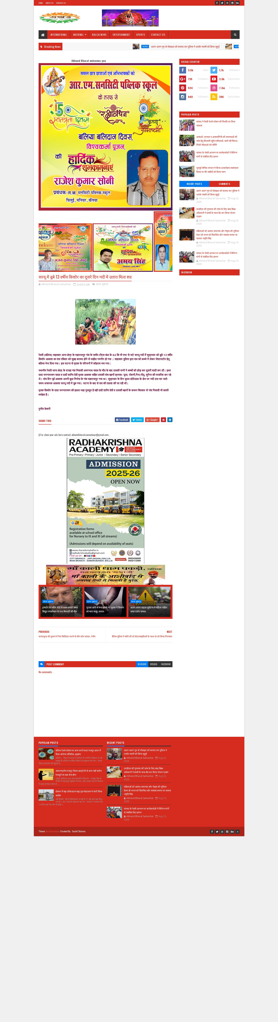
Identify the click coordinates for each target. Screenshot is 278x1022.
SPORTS (140, 34)
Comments (224, 183)
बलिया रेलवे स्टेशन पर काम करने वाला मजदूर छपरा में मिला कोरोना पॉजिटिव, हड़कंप (78, 752)
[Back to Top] (237, 832)
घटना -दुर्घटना (102, 284)
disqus (153, 664)
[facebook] (217, 3)
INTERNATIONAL (58, 34)
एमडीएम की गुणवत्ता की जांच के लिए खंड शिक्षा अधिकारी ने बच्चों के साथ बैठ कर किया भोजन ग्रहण (216, 212)
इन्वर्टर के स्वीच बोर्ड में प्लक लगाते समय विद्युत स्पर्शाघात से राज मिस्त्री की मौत (60, 609)
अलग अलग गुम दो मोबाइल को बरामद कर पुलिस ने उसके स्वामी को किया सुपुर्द (148, 46)
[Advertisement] (105, 650)
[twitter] (222, 3)
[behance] (237, 3)
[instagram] (232, 3)
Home (41, 3)
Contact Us (61, 3)
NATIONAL (78, 34)
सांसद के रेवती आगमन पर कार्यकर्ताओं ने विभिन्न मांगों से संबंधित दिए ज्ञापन (216, 154)
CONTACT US (158, 34)
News (108, 46)
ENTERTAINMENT (121, 34)
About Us (49, 3)
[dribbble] (227, 3)
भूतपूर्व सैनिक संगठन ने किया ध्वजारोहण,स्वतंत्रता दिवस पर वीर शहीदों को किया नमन (217, 170)
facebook (166, 664)
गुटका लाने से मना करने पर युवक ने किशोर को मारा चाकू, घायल (105, 609)
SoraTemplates (53, 831)
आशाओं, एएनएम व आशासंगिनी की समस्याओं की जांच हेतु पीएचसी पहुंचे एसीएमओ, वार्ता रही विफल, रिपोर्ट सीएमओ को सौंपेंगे (217, 140)
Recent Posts (194, 183)
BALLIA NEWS (99, 34)
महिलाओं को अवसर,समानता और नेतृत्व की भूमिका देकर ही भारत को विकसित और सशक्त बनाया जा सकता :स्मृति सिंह (217, 234)
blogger (142, 664)
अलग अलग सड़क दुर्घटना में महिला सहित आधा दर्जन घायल (148, 609)
